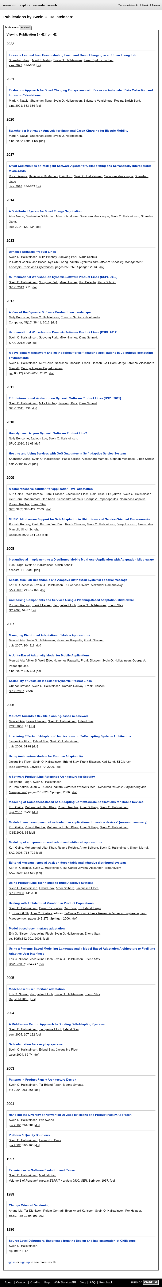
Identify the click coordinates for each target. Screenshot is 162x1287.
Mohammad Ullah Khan (39, 499)
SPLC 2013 (16, 287)
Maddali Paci (47, 1175)
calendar (39, 5)
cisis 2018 (15, 186)
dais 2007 (15, 645)
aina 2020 (15, 140)
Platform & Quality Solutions (29, 1135)
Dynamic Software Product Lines (32, 251)
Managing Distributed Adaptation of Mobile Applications (49, 635)
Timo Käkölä (20, 786)
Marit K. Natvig (42, 60)
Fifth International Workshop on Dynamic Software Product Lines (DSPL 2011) (65, 398)
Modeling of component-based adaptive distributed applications (55, 842)
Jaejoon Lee (39, 438)
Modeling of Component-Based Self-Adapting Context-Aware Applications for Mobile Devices (76, 802)
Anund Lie (15, 1210)
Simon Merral (139, 847)
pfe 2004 (15, 1089)
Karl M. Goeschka (21, 585)
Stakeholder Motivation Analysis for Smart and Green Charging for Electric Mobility (68, 130)
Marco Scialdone (67, 216)
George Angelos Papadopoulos (41, 368)
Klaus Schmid (88, 256)
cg (10, 938)
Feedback (106, 1282)
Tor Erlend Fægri (20, 781)
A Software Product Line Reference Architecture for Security (52, 776)
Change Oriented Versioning (29, 1205)
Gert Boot (70, 908)
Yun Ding (57, 524)
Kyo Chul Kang (58, 262)
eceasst (14, 570)
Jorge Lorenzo (128, 363)
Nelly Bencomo (19, 317)
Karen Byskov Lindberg (99, 60)
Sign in (145, 5)
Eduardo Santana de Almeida (80, 317)
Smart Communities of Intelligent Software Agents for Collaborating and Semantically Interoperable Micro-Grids (80, 168)
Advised (25, 27)
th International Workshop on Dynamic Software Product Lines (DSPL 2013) (63, 277)
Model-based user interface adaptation (37, 928)
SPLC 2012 (16, 342)
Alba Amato (16, 216)
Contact (21, 1282)
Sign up (156, 5)
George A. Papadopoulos (101, 499)
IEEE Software (18, 766)
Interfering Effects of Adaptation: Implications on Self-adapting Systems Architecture (70, 736)
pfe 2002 (15, 1125)
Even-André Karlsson (79, 1210)
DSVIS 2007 (17, 964)
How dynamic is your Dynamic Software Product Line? (48, 433)
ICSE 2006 (16, 726)
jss (10, 373)
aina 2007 (15, 670)
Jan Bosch (39, 262)
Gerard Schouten (50, 908)
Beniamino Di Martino (43, 176)
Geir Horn (65, 176)
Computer (15, 322)
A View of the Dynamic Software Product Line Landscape (50, 312)
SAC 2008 (15, 590)
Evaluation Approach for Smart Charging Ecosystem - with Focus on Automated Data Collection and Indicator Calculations (81, 92)
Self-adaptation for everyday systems (36, 1044)
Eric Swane (46, 1119)
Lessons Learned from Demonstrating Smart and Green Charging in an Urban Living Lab (72, 55)
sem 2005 (15, 1034)
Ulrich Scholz (145, 458)
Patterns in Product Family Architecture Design (42, 1079)
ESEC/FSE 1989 (20, 1215)
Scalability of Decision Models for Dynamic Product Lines (50, 680)
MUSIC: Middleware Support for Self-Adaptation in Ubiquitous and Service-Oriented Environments (79, 519)
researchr (9, 4)
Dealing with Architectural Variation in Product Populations (51, 903)
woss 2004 (16, 1054)
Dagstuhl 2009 (18, 534)
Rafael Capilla (21, 262)
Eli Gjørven (113, 494)
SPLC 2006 (16, 893)
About (8, 1282)
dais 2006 (15, 746)
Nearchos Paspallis (67, 363)
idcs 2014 (15, 226)
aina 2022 (15, 65)
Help (47, 1282)
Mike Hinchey (48, 256)
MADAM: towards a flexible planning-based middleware (49, 716)
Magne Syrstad (73, 1084)
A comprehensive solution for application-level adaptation (51, 488)
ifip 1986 (14, 1250)
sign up (25, 1262)
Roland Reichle (19, 504)
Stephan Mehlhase (122, 458)
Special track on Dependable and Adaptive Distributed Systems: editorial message (68, 579)
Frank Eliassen (92, 363)
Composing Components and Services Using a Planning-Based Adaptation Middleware (71, 600)
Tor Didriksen (33, 1210)
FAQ (93, 1282)
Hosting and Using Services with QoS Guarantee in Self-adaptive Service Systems (68, 453)
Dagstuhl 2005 (18, 999)
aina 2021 (15, 105)
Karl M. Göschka (20, 867)
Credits (35, 1282)
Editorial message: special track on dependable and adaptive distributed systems (68, 862)
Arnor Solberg (89, 807)
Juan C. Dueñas (41, 786)
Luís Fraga (16, 564)
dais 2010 (15, 463)
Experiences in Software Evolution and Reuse (42, 1170)
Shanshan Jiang (19, 60)
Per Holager (133, 1210)
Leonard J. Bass (50, 1140)
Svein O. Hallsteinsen (67, 60)
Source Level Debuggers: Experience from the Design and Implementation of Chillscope (72, 1240)
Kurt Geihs (46, 363)
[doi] (39, 65)
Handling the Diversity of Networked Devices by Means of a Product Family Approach (70, 1114)
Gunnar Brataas (19, 686)
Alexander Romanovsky (106, 585)
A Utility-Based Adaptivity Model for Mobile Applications (49, 655)
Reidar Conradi (53, 1210)
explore (25, 5)
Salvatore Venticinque (98, 100)
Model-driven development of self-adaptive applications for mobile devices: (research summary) (78, 822)
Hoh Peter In (87, 282)
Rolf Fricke (97, 494)
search (52, 5)
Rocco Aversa (18, 176)
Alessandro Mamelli (95, 458)
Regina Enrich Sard (127, 100)
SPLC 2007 (16, 691)
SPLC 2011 (16, 408)
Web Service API (65, 1282)
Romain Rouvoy (19, 524)
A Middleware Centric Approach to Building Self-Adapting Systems (57, 1024)
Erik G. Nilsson (18, 933)
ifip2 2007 (15, 812)
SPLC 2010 (16, 443)
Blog (83, 1282)
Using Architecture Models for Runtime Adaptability (46, 756)
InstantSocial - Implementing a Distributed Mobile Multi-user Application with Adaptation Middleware (81, 559)
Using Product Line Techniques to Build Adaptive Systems (51, 882)
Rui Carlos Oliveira (77, 585)
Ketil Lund (108, 761)
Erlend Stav (38, 504)
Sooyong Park (67, 256)
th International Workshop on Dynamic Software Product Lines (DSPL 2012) (63, 332)
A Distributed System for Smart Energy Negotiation (45, 211)
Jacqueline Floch (77, 494)
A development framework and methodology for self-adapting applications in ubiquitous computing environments (81, 355)
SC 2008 (14, 610)
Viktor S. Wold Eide (39, 660)
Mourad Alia (17, 640)
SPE (12, 509)
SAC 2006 (15, 852)
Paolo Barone (71, 458)
